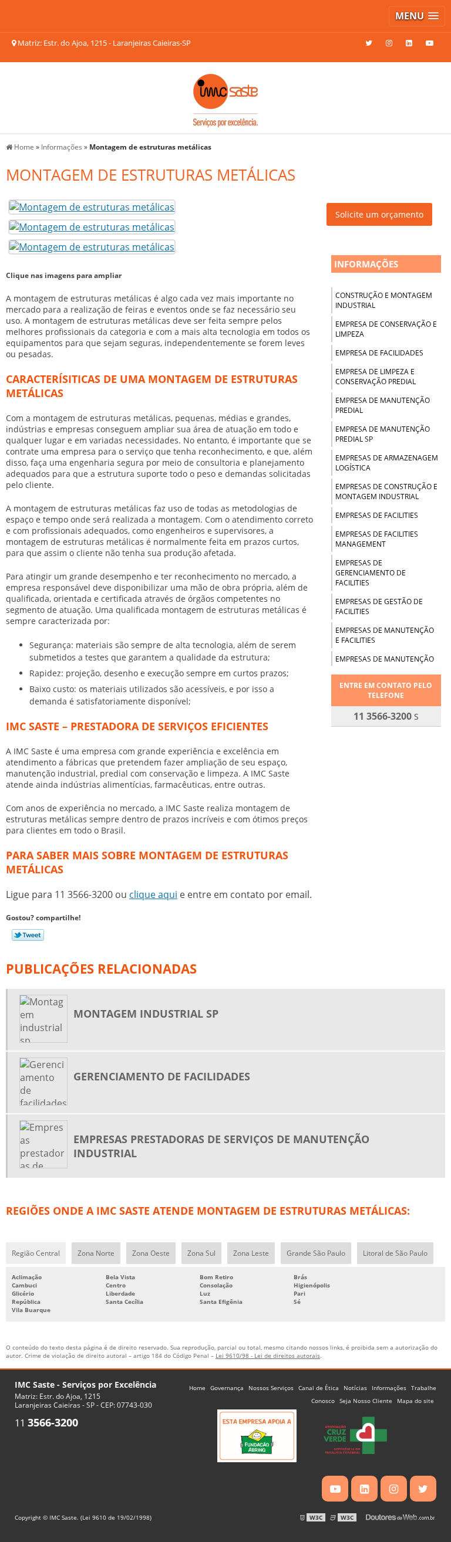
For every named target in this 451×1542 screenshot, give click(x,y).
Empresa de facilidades (379, 353)
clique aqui (153, 894)
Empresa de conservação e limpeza (386, 329)
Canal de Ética (318, 1388)
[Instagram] (389, 43)
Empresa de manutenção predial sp (382, 434)
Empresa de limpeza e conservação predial (375, 377)
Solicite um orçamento (379, 214)
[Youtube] (429, 43)
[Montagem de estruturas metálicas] (92, 205)
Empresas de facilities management (376, 539)
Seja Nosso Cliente (365, 1401)
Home (197, 1388)
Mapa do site (415, 1401)
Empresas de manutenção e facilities (384, 635)
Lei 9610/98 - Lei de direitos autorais (268, 1355)
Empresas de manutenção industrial (384, 664)
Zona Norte (96, 1253)
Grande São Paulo (316, 1253)
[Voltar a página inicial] (225, 96)
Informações (366, 264)
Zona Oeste (151, 1253)
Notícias (355, 1388)
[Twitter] (368, 43)
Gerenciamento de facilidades (161, 1076)
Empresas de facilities (376, 515)
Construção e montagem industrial (383, 300)
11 (46, 1422)
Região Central (36, 1253)
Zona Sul (201, 1253)
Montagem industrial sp (145, 1013)
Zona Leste (251, 1253)
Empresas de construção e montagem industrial (386, 491)
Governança (227, 1388)
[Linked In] (409, 43)
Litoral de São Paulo (395, 1253)
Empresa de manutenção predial (382, 405)
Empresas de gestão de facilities (379, 606)
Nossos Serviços (271, 1388)
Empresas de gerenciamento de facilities (370, 573)
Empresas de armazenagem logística (386, 463)
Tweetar (28, 935)
